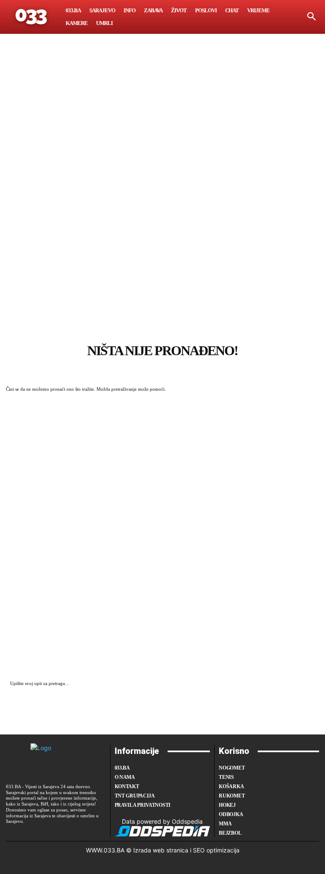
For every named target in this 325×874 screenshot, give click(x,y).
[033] (31, 17)
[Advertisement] (162, 213)
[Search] (310, 684)
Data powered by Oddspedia (162, 821)
